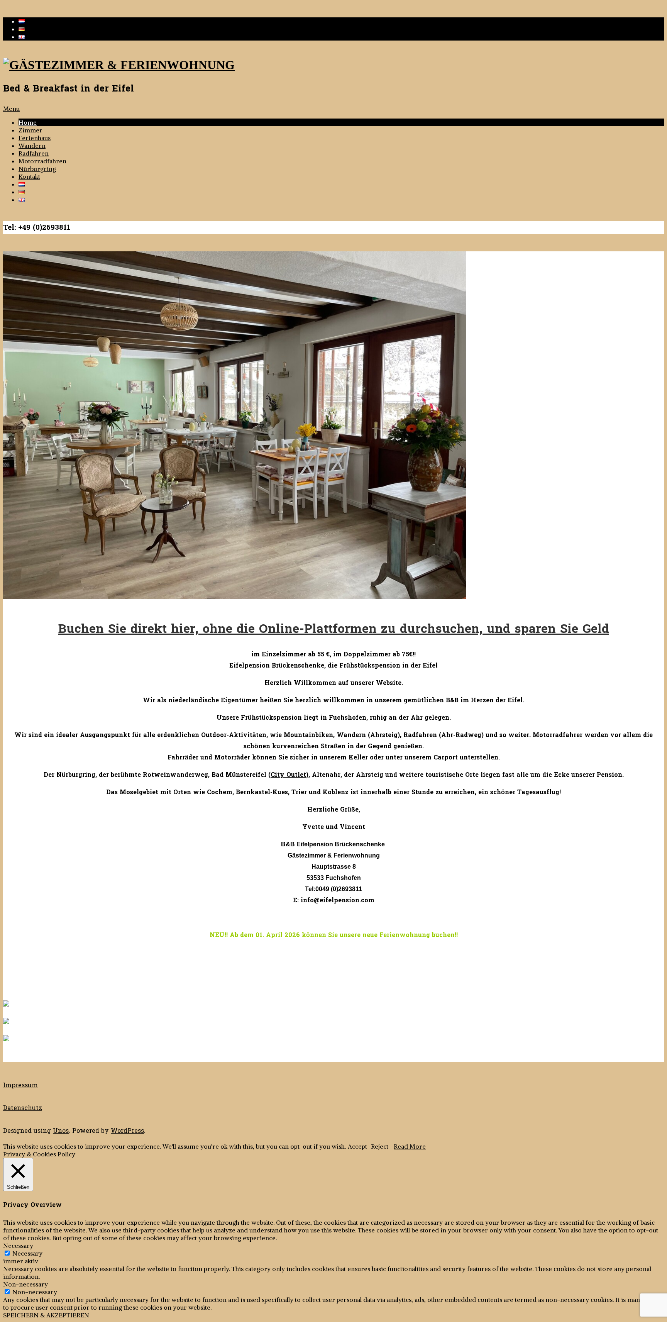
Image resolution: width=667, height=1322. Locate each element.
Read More (410, 1146)
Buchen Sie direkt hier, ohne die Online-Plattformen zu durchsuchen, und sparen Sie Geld (333, 629)
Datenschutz (22, 1108)
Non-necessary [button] (25, 1284)
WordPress (127, 1130)
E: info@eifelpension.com (333, 900)
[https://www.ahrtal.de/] (6, 1021)
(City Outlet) (288, 774)
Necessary (27, 1253)
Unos (61, 1130)
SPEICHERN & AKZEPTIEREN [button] (46, 1315)
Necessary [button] (18, 1245)
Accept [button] (357, 1146)
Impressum (20, 1085)
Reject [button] (379, 1146)
